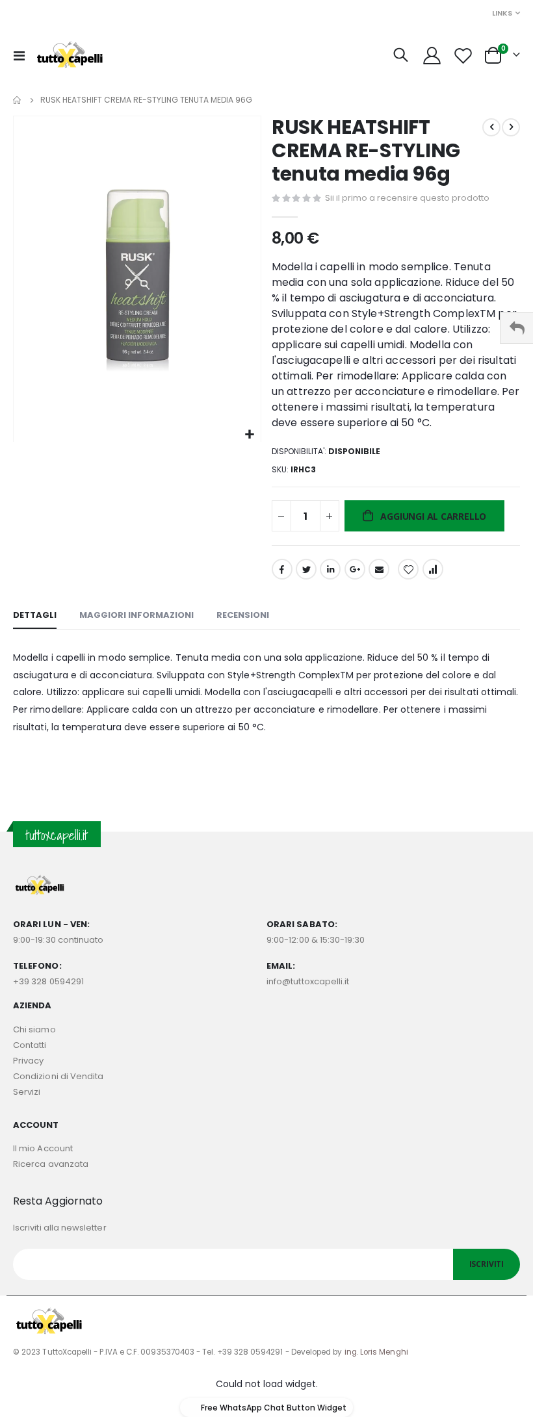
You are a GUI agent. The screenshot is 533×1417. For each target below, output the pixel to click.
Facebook (282, 569)
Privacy (28, 1060)
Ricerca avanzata (50, 1164)
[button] (249, 435)
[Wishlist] (463, 55)
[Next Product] (511, 127)
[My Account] (432, 55)
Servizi (26, 1092)
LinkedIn (330, 569)
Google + (354, 569)
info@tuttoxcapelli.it (307, 981)
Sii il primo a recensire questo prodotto (407, 198)
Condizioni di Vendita (58, 1076)
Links (502, 13)
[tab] (35, 616)
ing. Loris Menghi (376, 1352)
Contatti (30, 1045)
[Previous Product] (491, 127)
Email (379, 569)
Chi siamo (34, 1029)
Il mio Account (43, 1148)
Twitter (306, 569)
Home (17, 100)
